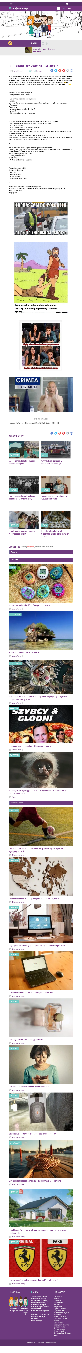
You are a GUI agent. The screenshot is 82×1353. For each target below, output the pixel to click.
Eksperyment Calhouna (61, 1325)
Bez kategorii (15, 664)
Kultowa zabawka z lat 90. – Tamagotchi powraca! (29, 605)
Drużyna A (57, 1299)
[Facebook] (51, 70)
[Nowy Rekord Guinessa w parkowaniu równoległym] (55, 449)
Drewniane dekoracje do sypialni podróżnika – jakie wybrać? (34, 898)
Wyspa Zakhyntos (59, 1331)
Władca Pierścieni (60, 1317)
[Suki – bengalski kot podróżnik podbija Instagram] (24, 449)
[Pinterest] (63, 70)
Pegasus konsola (59, 1329)
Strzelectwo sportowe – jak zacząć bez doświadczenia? (32, 1133)
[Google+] (59, 70)
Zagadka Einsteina (60, 1309)
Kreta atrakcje (58, 1323)
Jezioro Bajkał (58, 1303)
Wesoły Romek (18, 71)
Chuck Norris (58, 1297)
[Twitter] (55, 70)
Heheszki (39, 71)
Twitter (67, 4)
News (44, 525)
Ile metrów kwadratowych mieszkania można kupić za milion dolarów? (55, 534)
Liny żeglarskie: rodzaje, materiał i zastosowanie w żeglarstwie (35, 1181)
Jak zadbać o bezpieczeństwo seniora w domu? (29, 1086)
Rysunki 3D (57, 1305)
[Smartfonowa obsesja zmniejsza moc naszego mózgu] (24, 520)
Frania (14, 797)
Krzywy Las (57, 1301)
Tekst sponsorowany (18, 855)
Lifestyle (14, 525)
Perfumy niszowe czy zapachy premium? (26, 1039)
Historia (13, 490)
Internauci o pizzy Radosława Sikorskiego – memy (30, 746)
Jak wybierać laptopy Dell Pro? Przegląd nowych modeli (32, 992)
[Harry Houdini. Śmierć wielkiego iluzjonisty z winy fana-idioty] (24, 485)
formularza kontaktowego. (36, 1320)
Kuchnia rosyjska (59, 1327)
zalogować (31, 547)
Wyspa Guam (58, 1307)
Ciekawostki (15, 614)
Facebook (71, 4)
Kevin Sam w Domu (60, 1319)
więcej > (11, 1312)
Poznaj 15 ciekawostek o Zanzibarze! (24, 652)
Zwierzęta (14, 455)
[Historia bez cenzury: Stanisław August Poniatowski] (55, 485)
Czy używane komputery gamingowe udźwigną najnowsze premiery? (37, 945)
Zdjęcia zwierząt (59, 1311)
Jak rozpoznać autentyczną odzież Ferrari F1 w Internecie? (33, 1280)
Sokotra (56, 1321)
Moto (44, 455)
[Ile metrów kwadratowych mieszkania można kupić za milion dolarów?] (55, 520)
